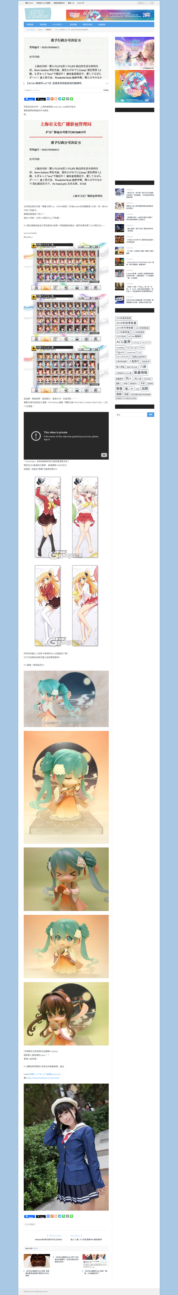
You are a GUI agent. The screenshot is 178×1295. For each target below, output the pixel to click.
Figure (120, 352)
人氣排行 (134, 361)
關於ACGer (29, 3)
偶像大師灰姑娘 (132, 367)
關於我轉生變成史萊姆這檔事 (140, 394)
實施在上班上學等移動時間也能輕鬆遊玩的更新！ (139, 207)
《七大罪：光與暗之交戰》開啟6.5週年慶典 (140, 252)
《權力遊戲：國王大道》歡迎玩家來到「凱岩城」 (139, 229)
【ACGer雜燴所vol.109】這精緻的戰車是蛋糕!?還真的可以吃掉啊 (37, 1273)
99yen (28, 90)
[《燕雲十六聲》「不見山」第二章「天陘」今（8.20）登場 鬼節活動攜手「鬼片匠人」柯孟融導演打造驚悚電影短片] (119, 286)
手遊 (143, 383)
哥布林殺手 (147, 379)
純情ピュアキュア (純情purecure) (44, 1074)
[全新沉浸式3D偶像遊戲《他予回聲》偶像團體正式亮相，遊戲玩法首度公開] (119, 300)
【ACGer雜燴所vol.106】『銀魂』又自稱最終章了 (95, 1272)
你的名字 (146, 361)
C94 (143, 342)
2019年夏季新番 (142, 328)
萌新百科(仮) (87, 24)
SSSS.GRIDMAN (122, 356)
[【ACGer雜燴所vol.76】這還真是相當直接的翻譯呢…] (66, 58)
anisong (136, 343)
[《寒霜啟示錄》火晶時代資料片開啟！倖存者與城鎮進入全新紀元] (119, 217)
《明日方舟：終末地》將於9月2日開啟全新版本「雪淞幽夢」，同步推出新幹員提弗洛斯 (140, 195)
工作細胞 (125, 383)
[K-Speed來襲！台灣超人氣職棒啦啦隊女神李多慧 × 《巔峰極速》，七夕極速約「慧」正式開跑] (119, 273)
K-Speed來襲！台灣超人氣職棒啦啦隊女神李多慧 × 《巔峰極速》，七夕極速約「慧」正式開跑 (140, 275)
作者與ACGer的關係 (43, 3)
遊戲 (119, 394)
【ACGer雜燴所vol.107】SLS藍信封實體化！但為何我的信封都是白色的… (67, 1259)
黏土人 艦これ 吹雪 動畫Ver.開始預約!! (86, 1239)
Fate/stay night (132, 348)
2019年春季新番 (123, 332)
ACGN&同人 (57, 24)
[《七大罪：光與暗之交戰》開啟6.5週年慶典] (119, 251)
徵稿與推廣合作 (59, 3)
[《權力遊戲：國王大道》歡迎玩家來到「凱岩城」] (119, 228)
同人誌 (138, 378)
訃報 (137, 389)
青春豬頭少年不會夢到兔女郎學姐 (126, 398)
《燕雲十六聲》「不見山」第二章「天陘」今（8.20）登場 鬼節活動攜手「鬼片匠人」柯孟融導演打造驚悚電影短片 (139, 289)
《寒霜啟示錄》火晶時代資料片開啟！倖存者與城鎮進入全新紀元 (139, 218)
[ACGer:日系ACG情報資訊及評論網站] (38, 13)
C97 (148, 342)
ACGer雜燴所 (30, 1224)
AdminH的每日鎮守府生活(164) (48, 1239)
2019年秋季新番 (138, 332)
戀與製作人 (134, 383)
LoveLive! (131, 352)
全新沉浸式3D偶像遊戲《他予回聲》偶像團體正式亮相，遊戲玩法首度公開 (139, 301)
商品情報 (73, 24)
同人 (129, 378)
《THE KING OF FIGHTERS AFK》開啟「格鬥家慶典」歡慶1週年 (140, 263)
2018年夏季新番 (123, 318)
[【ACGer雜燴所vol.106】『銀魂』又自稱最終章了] (95, 1261)
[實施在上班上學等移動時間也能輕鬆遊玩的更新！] (119, 206)
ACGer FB (80, 3)
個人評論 (120, 367)
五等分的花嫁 (121, 361)
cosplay (120, 347)
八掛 (143, 366)
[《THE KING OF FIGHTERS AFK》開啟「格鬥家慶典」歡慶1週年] (119, 262)
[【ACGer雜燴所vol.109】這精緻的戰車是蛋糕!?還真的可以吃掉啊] (37, 1261)
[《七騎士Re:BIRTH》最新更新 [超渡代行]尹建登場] (119, 239)
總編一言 (71, 3)
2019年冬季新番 (124, 327)
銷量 (126, 394)
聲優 (119, 389)
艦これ (129, 388)
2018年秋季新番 (126, 323)
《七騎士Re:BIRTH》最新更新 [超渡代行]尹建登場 (139, 241)
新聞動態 (30, 24)
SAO (139, 352)
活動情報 (43, 24)
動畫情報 (140, 372)
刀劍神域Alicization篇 (123, 373)
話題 (145, 388)
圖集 (118, 383)
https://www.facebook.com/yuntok (42, 1077)
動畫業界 (119, 379)
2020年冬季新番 (121, 336)
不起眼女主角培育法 (139, 357)
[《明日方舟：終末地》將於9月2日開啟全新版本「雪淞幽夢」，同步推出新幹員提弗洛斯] (119, 192)
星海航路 (101, 24)
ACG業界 (123, 341)
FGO (142, 347)
